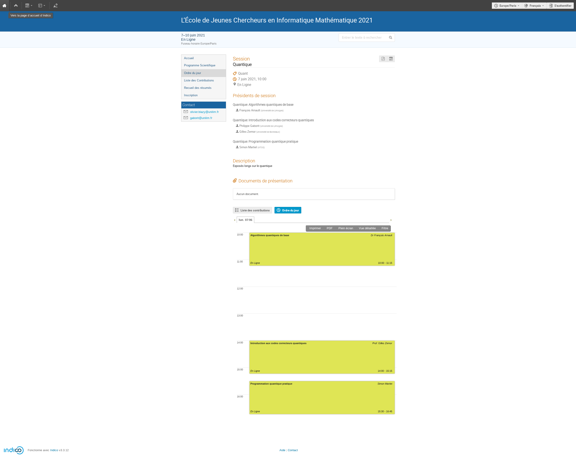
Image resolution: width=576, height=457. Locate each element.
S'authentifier (563, 6)
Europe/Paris (508, 6)
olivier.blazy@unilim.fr (204, 112)
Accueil (189, 58)
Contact (293, 450)
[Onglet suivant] (391, 219)
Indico (54, 450)
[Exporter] (29, 5)
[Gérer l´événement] (55, 5)
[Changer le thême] (42, 5)
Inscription (191, 95)
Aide (282, 450)
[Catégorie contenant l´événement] (15, 5)
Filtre (385, 228)
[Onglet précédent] (234, 219)
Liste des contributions (255, 210)
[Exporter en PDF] (383, 59)
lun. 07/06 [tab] (245, 220)
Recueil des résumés (198, 88)
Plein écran (345, 228)
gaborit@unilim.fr (201, 118)
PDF (330, 228)
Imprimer (315, 228)
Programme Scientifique (199, 65)
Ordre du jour (192, 73)
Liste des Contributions (199, 80)
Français (535, 6)
